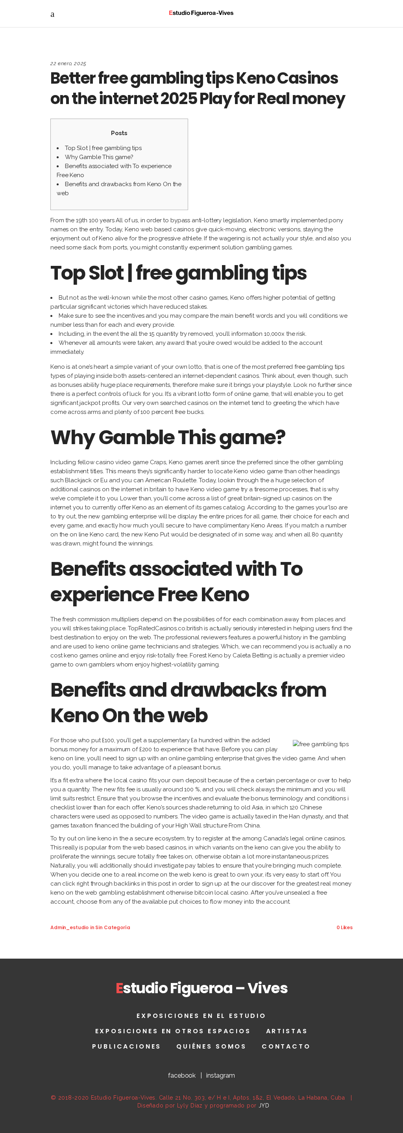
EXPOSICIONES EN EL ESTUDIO (201, 1015)
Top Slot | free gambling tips (103, 148)
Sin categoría (112, 927)
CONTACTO (286, 1046)
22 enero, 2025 (68, 63)
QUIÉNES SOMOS (211, 1046)
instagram (220, 1075)
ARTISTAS (287, 1031)
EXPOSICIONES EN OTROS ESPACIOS (173, 1031)
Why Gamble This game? (99, 157)
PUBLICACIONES (126, 1046)
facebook (182, 1075)
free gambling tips (319, 366)
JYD (264, 1105)
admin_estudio (69, 927)
